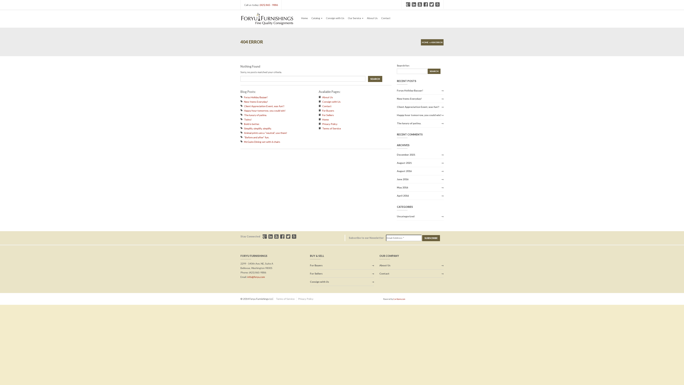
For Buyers (328, 110)
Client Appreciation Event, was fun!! (264, 106)
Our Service (355, 18)
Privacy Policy (329, 123)
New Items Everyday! (256, 101)
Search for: (403, 65)
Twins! (248, 119)
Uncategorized (405, 216)
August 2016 (404, 171)
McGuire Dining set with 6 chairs (262, 141)
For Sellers (328, 115)
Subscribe (431, 238)
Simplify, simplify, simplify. (257, 128)
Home (304, 18)
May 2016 (402, 187)
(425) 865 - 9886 (269, 4)
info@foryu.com (256, 276)
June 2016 (402, 179)
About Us (372, 18)
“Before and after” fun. (256, 137)
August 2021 (404, 162)
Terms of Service (331, 128)
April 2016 (403, 195)
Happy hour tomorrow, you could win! (265, 110)
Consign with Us (335, 18)
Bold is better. (252, 123)
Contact (385, 18)
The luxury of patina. (255, 115)
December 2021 (406, 154)
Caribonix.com (399, 299)
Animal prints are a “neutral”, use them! (265, 132)
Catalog (316, 18)
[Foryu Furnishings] (267, 18)
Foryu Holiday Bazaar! (256, 97)
